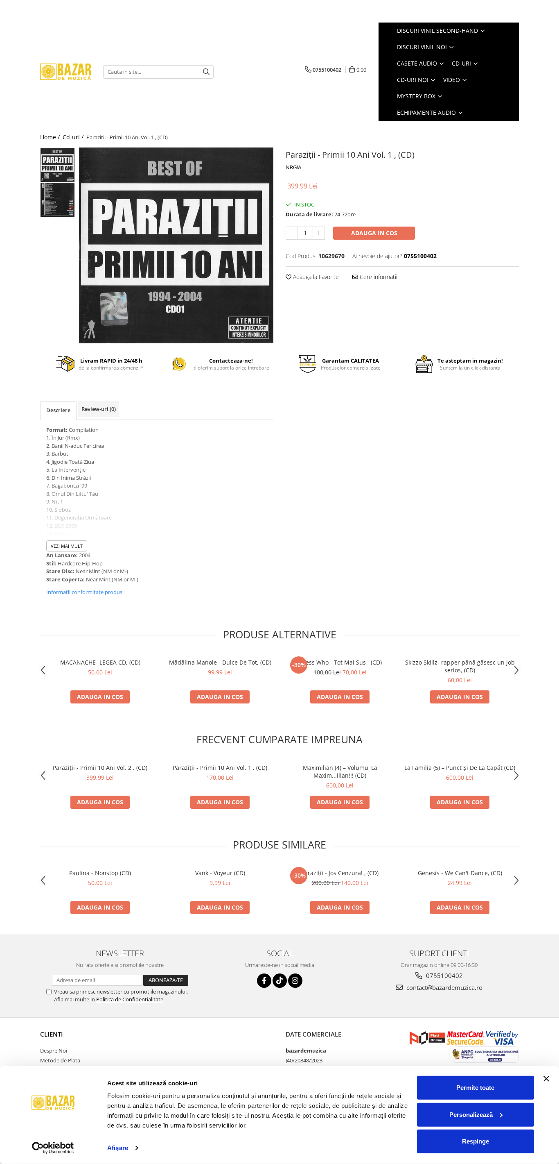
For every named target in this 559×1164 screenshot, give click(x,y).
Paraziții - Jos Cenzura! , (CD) (340, 873)
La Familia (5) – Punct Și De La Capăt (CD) (459, 767)
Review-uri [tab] (98, 409)
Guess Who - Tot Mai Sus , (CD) (340, 662)
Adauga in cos (374, 233)
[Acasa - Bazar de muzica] (65, 72)
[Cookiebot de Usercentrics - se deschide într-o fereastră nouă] (53, 1148)
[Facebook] (264, 980)
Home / (50, 137)
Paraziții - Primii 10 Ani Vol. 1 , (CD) (220, 767)
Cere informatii (377, 277)
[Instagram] (295, 980)
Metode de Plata (60, 1060)
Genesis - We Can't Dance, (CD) (460, 873)
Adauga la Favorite (315, 277)
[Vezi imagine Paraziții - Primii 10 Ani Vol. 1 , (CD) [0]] (57, 165)
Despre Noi (53, 1050)
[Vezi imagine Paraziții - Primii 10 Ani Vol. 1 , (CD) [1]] (57, 200)
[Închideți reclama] (546, 1079)
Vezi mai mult (67, 546)
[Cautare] (206, 72)
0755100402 (443, 975)
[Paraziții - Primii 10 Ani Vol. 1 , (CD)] (176, 245)
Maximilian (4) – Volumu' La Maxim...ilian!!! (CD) (340, 771)
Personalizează (471, 1114)
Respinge (475, 1141)
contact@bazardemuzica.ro (443, 987)
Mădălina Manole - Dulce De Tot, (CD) (220, 662)
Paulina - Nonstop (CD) (100, 873)
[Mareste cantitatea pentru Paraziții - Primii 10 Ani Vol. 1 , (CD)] (319, 233)
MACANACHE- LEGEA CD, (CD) (100, 662)
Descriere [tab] (58, 410)
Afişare (117, 1147)
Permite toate (475, 1087)
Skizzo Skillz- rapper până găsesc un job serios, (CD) (460, 666)
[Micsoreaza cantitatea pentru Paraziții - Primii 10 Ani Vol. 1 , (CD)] (292, 233)
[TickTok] (280, 980)
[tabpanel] (176, 245)
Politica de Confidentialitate (129, 999)
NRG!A (293, 167)
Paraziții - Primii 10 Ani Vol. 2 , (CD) (100, 767)
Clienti (51, 1034)
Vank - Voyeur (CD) (220, 873)
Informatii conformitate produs (84, 592)
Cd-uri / (74, 137)
